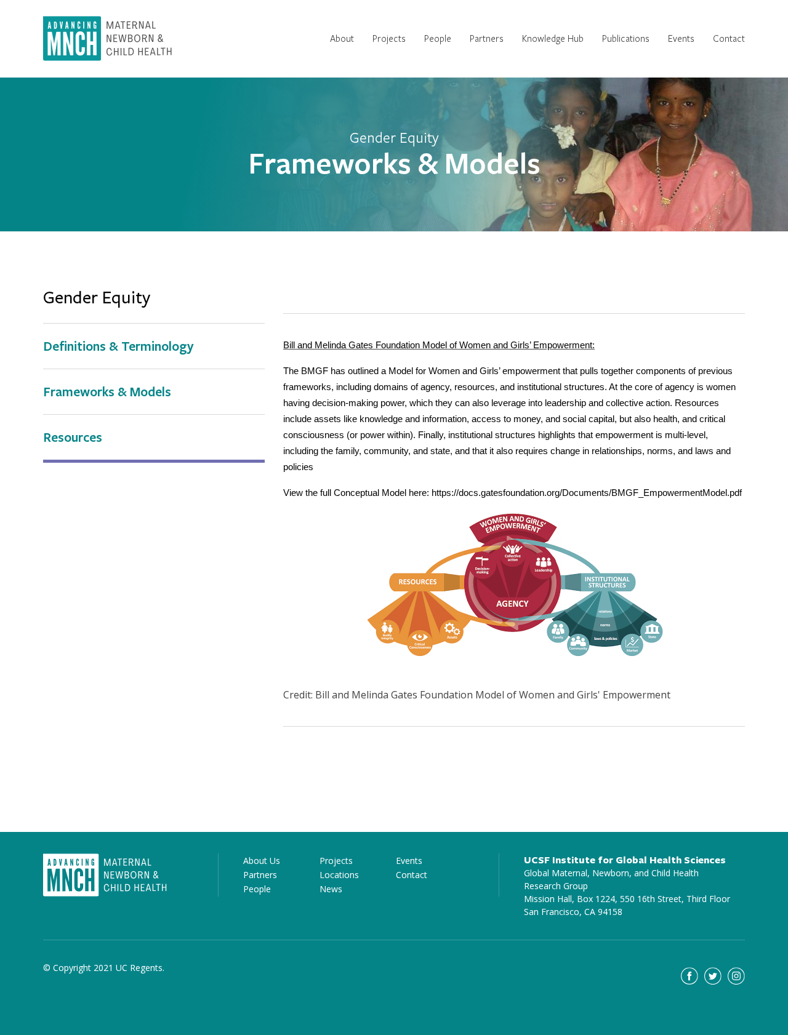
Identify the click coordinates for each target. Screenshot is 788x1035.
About (342, 38)
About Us (261, 860)
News (331, 889)
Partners (487, 38)
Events (681, 38)
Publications (625, 38)
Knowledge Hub (553, 38)
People (437, 38)
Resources (72, 437)
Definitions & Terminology (118, 345)
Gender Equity (96, 297)
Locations (339, 875)
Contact (729, 38)
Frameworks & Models (107, 391)
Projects (389, 38)
